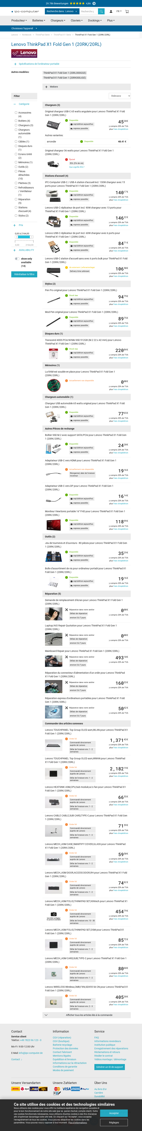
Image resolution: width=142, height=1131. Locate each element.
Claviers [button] (76, 20)
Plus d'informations (77, 1122)
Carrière (98, 1092)
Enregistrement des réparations (111, 1048)
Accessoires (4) (24, 114)
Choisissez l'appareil (22, 28)
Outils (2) (23, 166)
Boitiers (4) (24, 120)
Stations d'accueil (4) (24, 209)
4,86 (68, 3)
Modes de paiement (63, 1070)
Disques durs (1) (25, 148)
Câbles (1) (23, 141)
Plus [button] (110, 20)
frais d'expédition (120, 129)
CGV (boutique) (61, 1041)
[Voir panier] (127, 11)
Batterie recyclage (62, 1044)
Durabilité (99, 1096)
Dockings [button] (94, 20)
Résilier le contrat (103, 1055)
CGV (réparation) (62, 1037)
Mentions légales (62, 1055)
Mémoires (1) (25, 162)
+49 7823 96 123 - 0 (30, 1040)
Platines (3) (24, 183)
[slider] (16, 237)
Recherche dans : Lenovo (60, 11)
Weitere (54, 86)
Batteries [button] (37, 20)
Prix (21, 225)
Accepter (114, 1113)
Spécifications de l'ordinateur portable (39, 63)
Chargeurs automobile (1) (24, 133)
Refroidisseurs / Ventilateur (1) (26, 191)
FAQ (96, 1037)
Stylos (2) (23, 215)
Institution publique (104, 1044)
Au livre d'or (100, 1089)
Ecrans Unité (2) (25, 156)
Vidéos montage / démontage (110, 1059)
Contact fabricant (62, 1052)
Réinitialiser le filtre (24, 274)
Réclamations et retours (107, 1052)
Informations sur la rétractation (70, 1063)
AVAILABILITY (26, 250)
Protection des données (65, 1048)
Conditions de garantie (65, 1066)
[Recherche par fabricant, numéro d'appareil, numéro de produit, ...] (101, 11)
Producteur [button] (18, 20)
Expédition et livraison (64, 1059)
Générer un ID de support (109, 1067)
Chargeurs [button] (57, 20)
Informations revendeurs (107, 1041)
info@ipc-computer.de (31, 1053)
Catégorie (24, 104)
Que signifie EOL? (76, 167)
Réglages (114, 1122)
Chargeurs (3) (25, 125)
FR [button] (118, 11)
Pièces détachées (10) (23, 175)
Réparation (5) (24, 201)
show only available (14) (26, 262)
